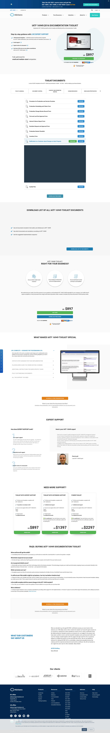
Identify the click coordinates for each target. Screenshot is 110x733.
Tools (52, 698)
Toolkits (40, 694)
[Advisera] (16, 15)
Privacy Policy (18, 723)
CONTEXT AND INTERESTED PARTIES (55, 91)
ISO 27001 (67, 693)
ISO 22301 (67, 708)
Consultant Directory (56, 704)
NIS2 (66, 710)
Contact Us (23, 10)
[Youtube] (24, 716)
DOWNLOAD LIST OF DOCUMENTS (79, 249)
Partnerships (95, 696)
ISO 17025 (67, 704)
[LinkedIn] (11, 716)
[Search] (92, 10)
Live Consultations (55, 702)
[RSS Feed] (28, 716)
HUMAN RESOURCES (72, 91)
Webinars (53, 694)
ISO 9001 (67, 696)
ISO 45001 (67, 700)
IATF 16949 (68, 718)
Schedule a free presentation (55, 398)
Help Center (95, 693)
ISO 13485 (67, 702)
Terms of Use (83, 698)
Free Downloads (55, 696)
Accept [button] (84, 729)
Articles (53, 693)
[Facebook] (19, 716)
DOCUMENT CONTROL (37, 91)
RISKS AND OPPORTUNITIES (90, 91)
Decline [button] (91, 729)
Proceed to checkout (78, 58)
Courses (40, 696)
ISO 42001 (67, 694)
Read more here (32, 591)
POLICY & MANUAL (19, 91)
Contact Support (96, 694)
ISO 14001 (67, 698)
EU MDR (67, 716)
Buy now (55, 312)
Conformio (40, 693)
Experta (40, 698)
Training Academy (42, 700)
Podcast (53, 700)
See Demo (95, 15)
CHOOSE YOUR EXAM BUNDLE (91, 4)
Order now (27, 532)
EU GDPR (67, 714)
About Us (82, 693)
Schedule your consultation (79, 461)
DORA (66, 712)
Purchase (73, 141)
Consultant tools (84, 694)
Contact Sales (83, 696)
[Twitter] (15, 716)
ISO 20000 (67, 706)
